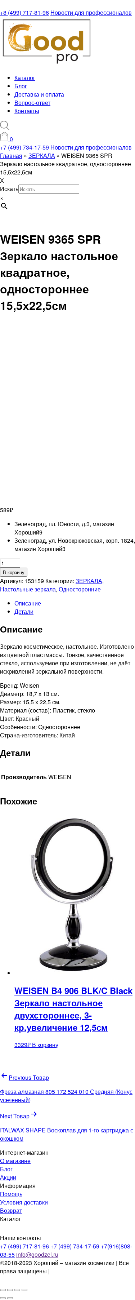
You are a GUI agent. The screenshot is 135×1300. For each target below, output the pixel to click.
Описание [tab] (27, 603)
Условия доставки (24, 1202)
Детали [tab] (23, 611)
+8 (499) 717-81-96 (24, 12)
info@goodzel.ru (37, 1254)
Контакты (26, 111)
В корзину (13, 572)
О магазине (15, 1161)
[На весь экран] (10, 1290)
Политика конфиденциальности (38, 1275)
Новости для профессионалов (91, 12)
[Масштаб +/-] (3, 1290)
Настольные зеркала (28, 589)
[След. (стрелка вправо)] (10, 1298)
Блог (20, 86)
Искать (9, 189)
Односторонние (80, 589)
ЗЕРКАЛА (89, 581)
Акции (8, 1177)
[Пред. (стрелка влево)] (3, 1298)
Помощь (11, 1194)
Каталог (24, 78)
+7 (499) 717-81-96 (24, 1246)
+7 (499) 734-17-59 (24, 147)
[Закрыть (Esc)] (24, 1290)
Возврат (11, 1210)
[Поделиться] (17, 1290)
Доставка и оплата (39, 94)
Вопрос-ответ (32, 102)
